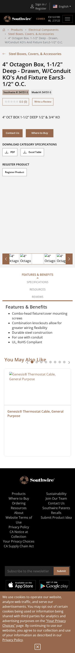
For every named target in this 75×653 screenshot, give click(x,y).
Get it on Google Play (54, 585)
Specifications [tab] (37, 282)
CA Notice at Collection (19, 534)
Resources (19, 508)
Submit (61, 571)
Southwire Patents (56, 508)
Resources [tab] (38, 289)
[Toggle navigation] (67, 19)
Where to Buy (19, 498)
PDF (12, 152)
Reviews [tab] (37, 297)
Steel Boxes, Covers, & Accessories (31, 34)
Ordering (19, 503)
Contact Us (12, 133)
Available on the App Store (21, 585)
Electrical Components (44, 30)
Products (17, 30)
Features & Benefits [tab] (37, 275)
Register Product (14, 172)
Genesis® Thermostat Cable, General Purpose (35, 413)
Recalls (56, 513)
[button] (39, 133)
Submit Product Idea (56, 517)
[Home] (3, 30)
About (18, 513)
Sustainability (56, 493)
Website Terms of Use (19, 519)
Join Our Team (56, 498)
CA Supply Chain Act (19, 546)
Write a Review (42, 101)
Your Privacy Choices (18, 541)
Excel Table (34, 152)
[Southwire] (18, 19)
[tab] (32, 362)
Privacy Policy (12, 640)
